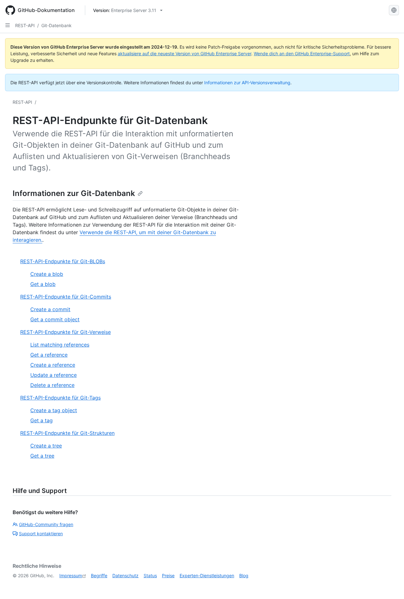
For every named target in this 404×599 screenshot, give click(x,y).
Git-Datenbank (56, 25)
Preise (168, 575)
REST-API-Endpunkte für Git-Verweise (65, 332)
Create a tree (46, 445)
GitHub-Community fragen (46, 524)
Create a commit (50, 309)
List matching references (59, 344)
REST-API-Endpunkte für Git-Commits (65, 297)
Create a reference (52, 365)
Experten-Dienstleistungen (207, 575)
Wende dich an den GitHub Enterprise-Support (302, 53)
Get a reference (49, 355)
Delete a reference (52, 385)
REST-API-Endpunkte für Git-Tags (60, 397)
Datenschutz (125, 575)
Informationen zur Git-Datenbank (74, 193)
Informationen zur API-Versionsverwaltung (247, 82)
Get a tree (42, 456)
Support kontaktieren (41, 533)
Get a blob (43, 284)
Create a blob (46, 274)
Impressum (70, 575)
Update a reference (53, 375)
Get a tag (41, 420)
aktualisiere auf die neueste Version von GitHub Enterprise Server (184, 53)
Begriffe (99, 575)
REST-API (25, 25)
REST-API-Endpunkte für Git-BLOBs (62, 261)
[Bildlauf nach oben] (390, 585)
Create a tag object (53, 410)
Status (150, 575)
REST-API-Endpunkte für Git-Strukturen (67, 433)
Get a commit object (55, 319)
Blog (243, 575)
